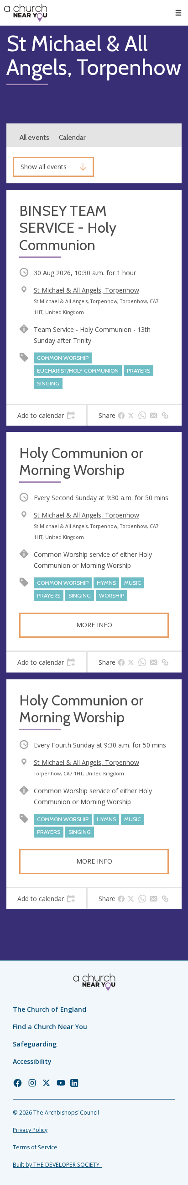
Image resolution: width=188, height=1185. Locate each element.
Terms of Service (35, 1147)
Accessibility (32, 1061)
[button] (178, 13)
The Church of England (49, 1009)
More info (94, 624)
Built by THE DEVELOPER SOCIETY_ (57, 1165)
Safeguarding (35, 1044)
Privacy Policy (30, 1130)
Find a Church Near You (50, 1026)
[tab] (46, 415)
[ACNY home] (25, 13)
